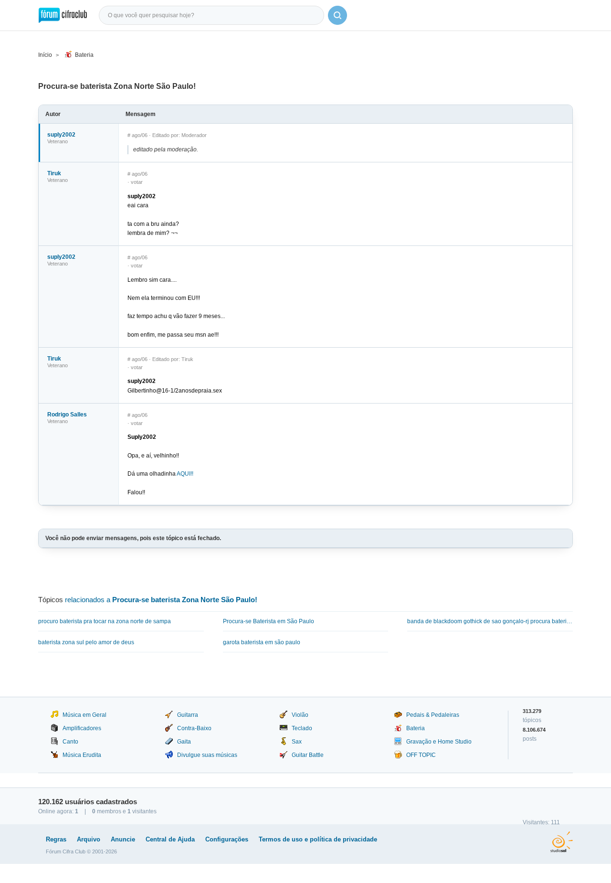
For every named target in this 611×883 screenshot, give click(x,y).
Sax (297, 741)
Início (45, 55)
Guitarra (187, 715)
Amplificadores (82, 728)
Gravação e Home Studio (439, 741)
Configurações (226, 839)
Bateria (84, 55)
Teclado (302, 728)
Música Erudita (82, 755)
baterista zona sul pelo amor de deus (86, 642)
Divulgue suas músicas (207, 755)
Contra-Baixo (194, 728)
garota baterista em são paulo (261, 642)
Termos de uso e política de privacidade (318, 839)
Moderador (194, 135)
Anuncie (123, 839)
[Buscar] (337, 15)
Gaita (184, 741)
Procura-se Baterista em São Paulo (268, 621)
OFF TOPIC (421, 755)
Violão (300, 715)
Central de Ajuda (170, 839)
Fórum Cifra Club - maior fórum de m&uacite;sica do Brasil (62, 15)
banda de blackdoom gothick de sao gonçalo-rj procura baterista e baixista (490, 621)
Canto (70, 741)
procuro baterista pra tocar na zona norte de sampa (104, 621)
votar (137, 182)
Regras (56, 839)
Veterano (57, 141)
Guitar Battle (308, 755)
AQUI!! (185, 473)
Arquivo (88, 839)
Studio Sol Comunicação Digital (561, 841)
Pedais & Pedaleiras (432, 715)
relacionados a (161, 600)
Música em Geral (84, 715)
